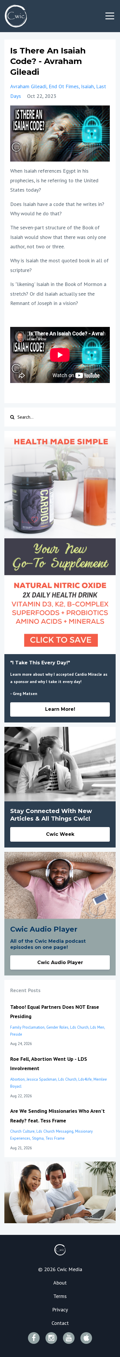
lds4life (85, 1079)
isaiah (87, 86)
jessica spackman (42, 1079)
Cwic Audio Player (60, 962)
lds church (79, 1027)
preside (16, 1034)
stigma (38, 1138)
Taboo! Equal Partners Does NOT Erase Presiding (54, 1012)
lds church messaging (54, 1131)
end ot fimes (64, 86)
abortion (17, 1079)
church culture (22, 1131)
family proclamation (27, 1027)
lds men (97, 1027)
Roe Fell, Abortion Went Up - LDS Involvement (48, 1064)
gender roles (57, 1027)
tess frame (55, 1138)
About (60, 1282)
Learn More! (60, 709)
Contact (60, 1323)
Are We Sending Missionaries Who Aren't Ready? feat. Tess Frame (57, 1116)
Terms (60, 1296)
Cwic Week (60, 834)
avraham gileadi (28, 86)
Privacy (60, 1309)
